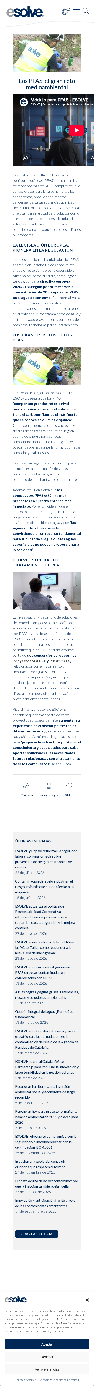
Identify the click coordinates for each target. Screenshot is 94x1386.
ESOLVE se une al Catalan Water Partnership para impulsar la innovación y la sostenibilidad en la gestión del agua (47, 1066)
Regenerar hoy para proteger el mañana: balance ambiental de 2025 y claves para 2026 (46, 1116)
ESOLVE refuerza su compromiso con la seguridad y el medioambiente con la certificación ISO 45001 (45, 1141)
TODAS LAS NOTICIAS (37, 1234)
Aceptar (47, 1344)
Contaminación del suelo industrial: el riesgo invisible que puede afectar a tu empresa (44, 886)
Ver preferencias (47, 1369)
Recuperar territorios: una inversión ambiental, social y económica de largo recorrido (45, 1091)
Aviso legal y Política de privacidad (59, 1379)
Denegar (47, 1357)
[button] (87, 1300)
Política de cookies (25, 1379)
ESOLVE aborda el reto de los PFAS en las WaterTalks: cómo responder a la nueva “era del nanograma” (44, 947)
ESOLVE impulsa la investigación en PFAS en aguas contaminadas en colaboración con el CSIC (42, 972)
